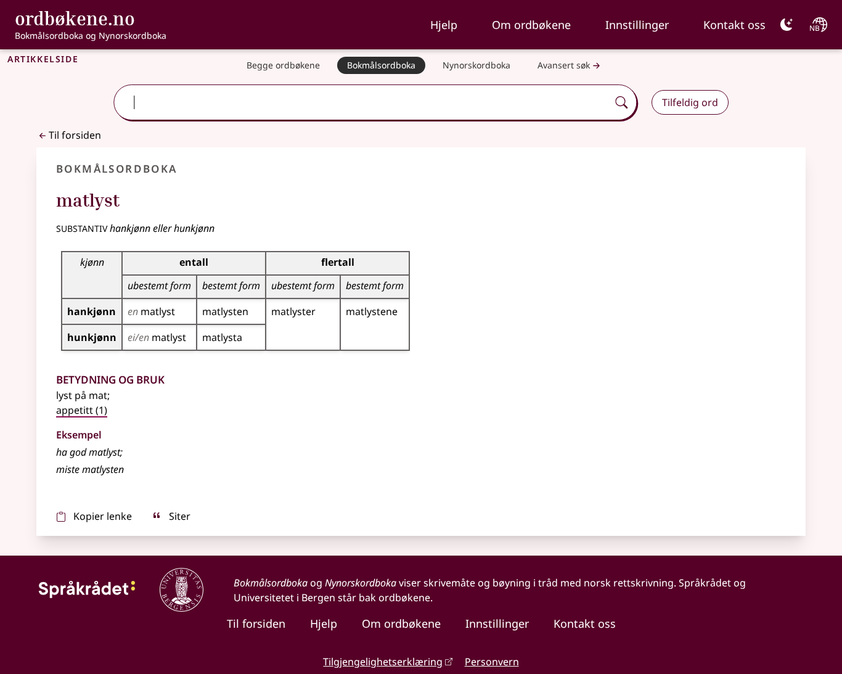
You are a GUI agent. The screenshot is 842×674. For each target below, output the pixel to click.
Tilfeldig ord (690, 102)
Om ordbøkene (531, 24)
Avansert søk (563, 65)
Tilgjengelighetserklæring (383, 661)
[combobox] (362, 102)
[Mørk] (786, 24)
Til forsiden (75, 135)
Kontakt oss (734, 24)
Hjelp (443, 24)
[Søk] (621, 102)
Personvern (492, 661)
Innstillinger (637, 24)
